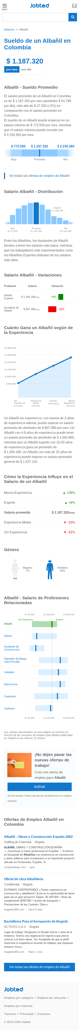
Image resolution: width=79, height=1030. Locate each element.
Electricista (10, 684)
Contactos (43, 1013)
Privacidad (26, 1013)
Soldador (9, 672)
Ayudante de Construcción (11, 648)
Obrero (8, 635)
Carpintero (10, 696)
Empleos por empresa (18, 1005)
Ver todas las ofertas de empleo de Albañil (39, 967)
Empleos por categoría (18, 997)
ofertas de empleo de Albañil (49, 175)
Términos (10, 1013)
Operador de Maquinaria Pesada (15, 660)
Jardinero (9, 708)
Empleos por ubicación (51, 997)
